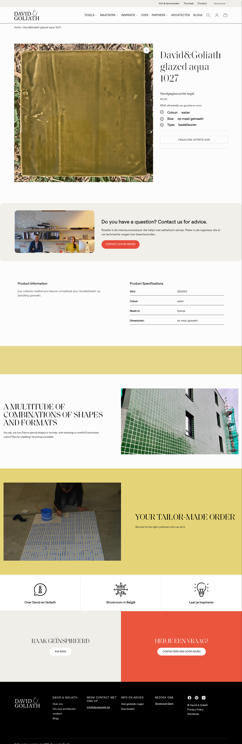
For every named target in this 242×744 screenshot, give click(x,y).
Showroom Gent (164, 703)
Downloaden (128, 709)
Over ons (58, 704)
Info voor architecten (64, 709)
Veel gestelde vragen (132, 704)
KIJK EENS (60, 651)
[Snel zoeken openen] (208, 15)
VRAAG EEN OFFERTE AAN (194, 139)
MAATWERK (108, 15)
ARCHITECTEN (180, 15)
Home (17, 27)
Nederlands (219, 3)
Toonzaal (188, 3)
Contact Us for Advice (120, 244)
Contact (202, 3)
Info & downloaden (169, 3)
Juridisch (57, 714)
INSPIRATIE (128, 15)
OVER (144, 15)
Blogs (56, 718)
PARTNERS (158, 15)
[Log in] (216, 15)
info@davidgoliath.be (98, 707)
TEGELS (89, 15)
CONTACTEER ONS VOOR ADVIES (182, 651)
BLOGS (197, 15)
